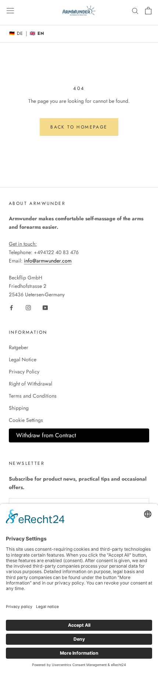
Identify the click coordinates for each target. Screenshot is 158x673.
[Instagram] (28, 307)
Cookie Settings (26, 420)
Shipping (19, 408)
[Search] (135, 10)
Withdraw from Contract (46, 435)
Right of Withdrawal (30, 383)
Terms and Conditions (33, 395)
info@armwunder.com (48, 260)
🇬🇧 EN (37, 33)
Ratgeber (18, 347)
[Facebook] (11, 307)
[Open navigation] (10, 11)
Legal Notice (22, 359)
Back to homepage (78, 127)
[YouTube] (45, 307)
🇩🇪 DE (16, 33)
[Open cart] (148, 10)
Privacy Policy (24, 371)
